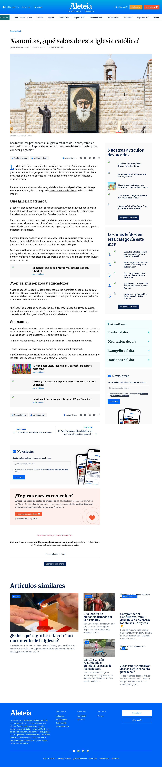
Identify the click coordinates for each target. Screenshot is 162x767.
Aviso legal (93, 759)
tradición (16, 596)
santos (88, 596)
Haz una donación (64, 759)
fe (87, 642)
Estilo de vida (113, 17)
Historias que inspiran (23, 17)
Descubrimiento (96, 17)
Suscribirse (136, 713)
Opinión (51, 17)
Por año (101, 716)
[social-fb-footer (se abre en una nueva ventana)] (78, 751)
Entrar (63, 554)
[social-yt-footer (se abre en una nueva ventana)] (74, 751)
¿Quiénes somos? (80, 759)
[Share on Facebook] (81, 158)
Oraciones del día (121, 360)
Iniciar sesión (123, 7)
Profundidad (64, 17)
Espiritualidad (79, 17)
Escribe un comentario (55, 564)
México (156, 17)
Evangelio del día (121, 351)
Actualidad (128, 17)
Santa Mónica (89, 11)
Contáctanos (104, 759)
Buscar (39, 7)
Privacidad (115, 759)
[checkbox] (13, 469)
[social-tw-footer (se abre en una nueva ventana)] (83, 751)
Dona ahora (150, 7)
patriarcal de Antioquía (63, 207)
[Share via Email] (94, 158)
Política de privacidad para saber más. (129, 395)
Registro (134, 7)
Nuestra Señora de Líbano (63, 190)
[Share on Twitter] (90, 158)
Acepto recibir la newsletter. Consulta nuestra (42, 470)
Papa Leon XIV (142, 17)
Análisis (40, 17)
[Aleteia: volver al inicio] (81, 6)
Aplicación (81, 719)
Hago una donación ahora (27, 514)
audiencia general (129, 596)
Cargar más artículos (128, 217)
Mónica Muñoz (39, 47)
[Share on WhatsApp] (99, 158)
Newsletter (81, 716)
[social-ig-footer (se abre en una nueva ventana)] (88, 751)
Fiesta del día (118, 332)
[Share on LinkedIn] (85, 158)
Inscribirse (19, 477)
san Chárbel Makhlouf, (60, 331)
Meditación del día (122, 341)
